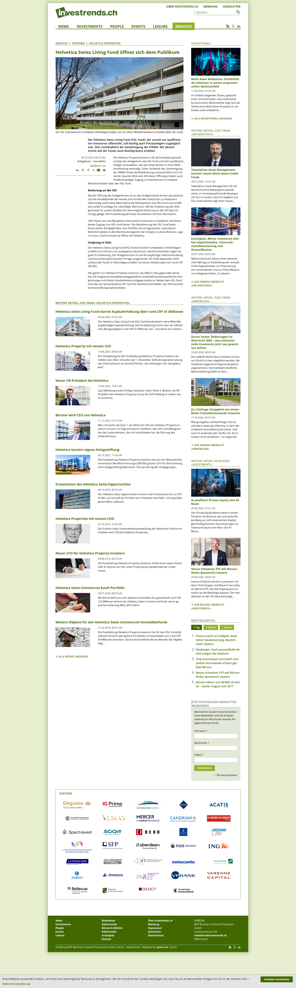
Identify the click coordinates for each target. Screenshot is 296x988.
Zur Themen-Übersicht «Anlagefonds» (207, 283)
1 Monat (227, 627)
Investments (89, 26)
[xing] (81, 171)
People (117, 26)
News (63, 26)
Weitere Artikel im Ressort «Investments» (210, 462)
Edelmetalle (109, 931)
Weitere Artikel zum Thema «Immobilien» (210, 299)
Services (183, 26)
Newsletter (231, 6)
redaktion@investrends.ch (210, 935)
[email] (97, 171)
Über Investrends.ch (182, 6)
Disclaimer (154, 931)
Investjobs (108, 935)
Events (138, 26)
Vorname (201, 731)
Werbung (210, 6)
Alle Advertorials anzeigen (213, 118)
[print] (103, 171)
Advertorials (201, 43)
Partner (78, 43)
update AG (162, 947)
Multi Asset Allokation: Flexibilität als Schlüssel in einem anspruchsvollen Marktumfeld (215, 82)
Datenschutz (156, 935)
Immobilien (99, 161)
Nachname (202, 742)
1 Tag (196, 627)
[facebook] (86, 171)
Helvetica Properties (105, 43)
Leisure (160, 26)
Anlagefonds (84, 161)
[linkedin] (76, 171)
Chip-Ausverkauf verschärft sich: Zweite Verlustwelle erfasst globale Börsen (217, 663)
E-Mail (199, 755)
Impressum (155, 928)
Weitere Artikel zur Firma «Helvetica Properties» (93, 303)
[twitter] (92, 171)
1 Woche (211, 627)
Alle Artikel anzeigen (73, 656)
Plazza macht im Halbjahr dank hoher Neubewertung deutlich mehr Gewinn (216, 640)
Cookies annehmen (276, 979)
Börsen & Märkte (112, 928)
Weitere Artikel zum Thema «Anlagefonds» (210, 132)
